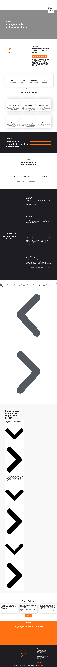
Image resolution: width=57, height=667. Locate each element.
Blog (48, 11)
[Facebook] (12, 7)
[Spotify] (17, 7)
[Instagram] (10, 7)
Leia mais (2, 612)
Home (49, 7)
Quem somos (50, 8)
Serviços (49, 9)
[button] (28, 315)
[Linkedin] (15, 7)
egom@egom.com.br (40, 662)
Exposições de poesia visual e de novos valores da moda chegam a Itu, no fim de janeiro (8, 606)
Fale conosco (50, 12)
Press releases (50, 10)
